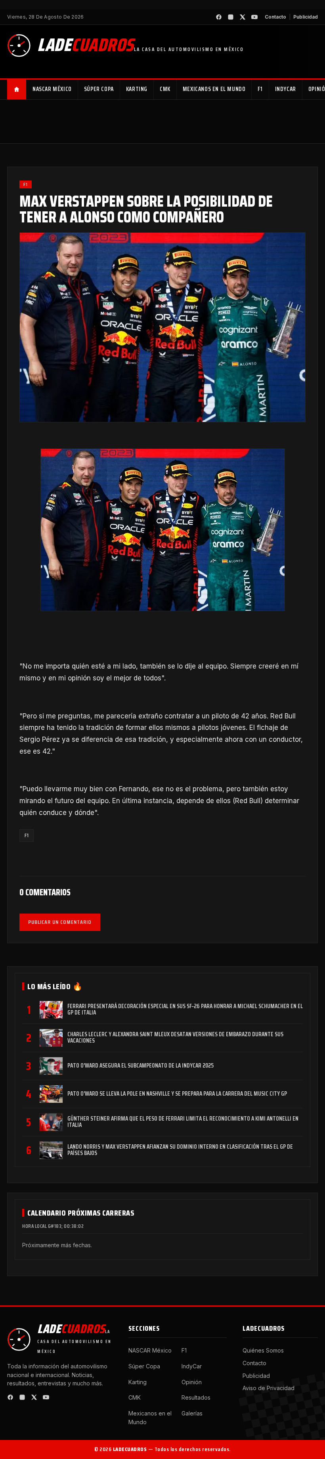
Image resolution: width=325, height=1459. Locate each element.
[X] (242, 17)
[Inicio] (17, 89)
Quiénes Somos (263, 1350)
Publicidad (305, 17)
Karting (136, 89)
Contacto (275, 17)
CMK (165, 89)
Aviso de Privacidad (268, 1388)
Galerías (192, 1413)
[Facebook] (219, 17)
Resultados (196, 1397)
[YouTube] (254, 17)
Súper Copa (99, 89)
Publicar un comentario (60, 922)
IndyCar (285, 89)
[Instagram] (231, 17)
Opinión (192, 1382)
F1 (260, 89)
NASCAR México (52, 89)
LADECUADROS (130, 1449)
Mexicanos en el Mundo (214, 89)
